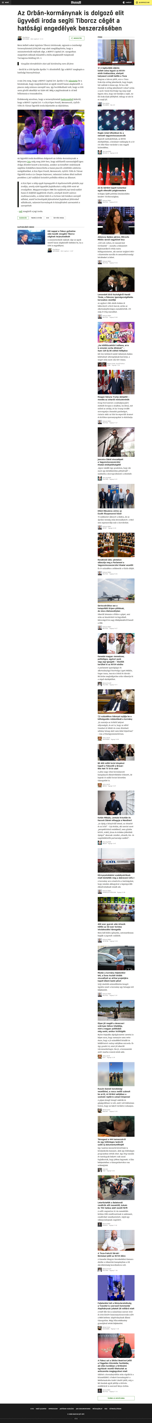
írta (29, 161)
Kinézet (129, 2)
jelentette (73, 80)
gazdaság (25, 39)
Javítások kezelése (67, 1409)
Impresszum (53, 1409)
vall (20, 211)
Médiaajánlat (97, 1409)
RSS (106, 1409)
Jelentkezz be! (144, 2)
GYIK (32, 1409)
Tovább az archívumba (116, 1398)
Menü (7, 2)
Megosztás (78, 38)
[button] (22, 218)
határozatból (67, 99)
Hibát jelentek (41, 1409)
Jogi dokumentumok (83, 1409)
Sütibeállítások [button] (115, 1409)
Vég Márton (25, 37)
